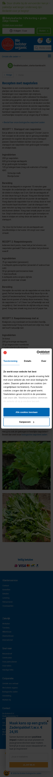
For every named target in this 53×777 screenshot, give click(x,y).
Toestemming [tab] (10, 361)
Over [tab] (43, 361)
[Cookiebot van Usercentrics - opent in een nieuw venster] (37, 353)
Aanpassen (25, 422)
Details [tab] (27, 361)
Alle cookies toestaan (27, 412)
